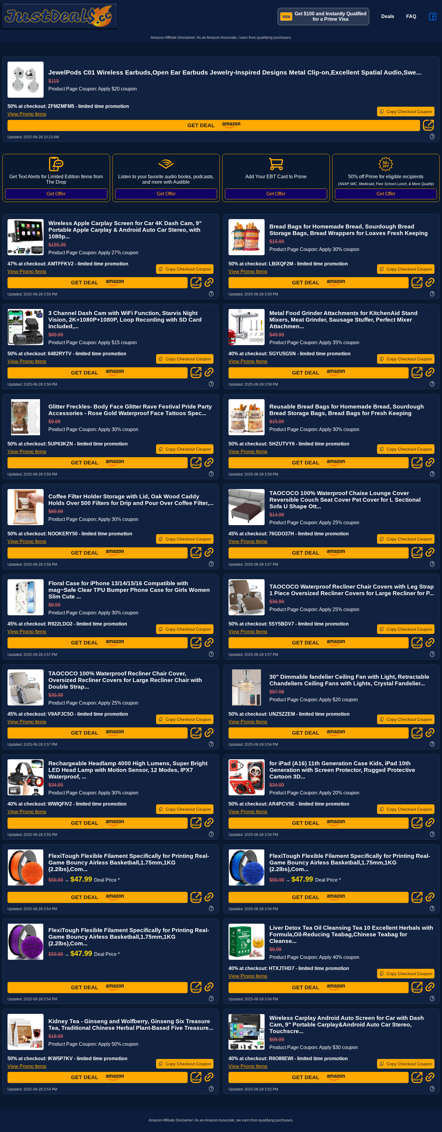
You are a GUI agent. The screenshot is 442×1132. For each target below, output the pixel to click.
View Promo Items (27, 114)
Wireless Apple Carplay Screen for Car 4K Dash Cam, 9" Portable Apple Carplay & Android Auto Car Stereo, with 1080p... (125, 230)
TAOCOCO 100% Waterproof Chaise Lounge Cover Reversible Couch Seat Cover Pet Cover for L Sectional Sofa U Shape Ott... (345, 499)
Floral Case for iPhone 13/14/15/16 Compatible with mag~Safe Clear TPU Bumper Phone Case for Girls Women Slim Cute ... (129, 590)
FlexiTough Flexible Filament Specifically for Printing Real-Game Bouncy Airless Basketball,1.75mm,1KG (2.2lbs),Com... (128, 862)
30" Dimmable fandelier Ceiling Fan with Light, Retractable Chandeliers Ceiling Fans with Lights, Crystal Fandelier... (349, 680)
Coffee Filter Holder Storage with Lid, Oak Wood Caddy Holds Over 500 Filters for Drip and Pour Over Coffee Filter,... (130, 499)
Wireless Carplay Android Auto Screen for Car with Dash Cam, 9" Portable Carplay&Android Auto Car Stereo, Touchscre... (346, 1024)
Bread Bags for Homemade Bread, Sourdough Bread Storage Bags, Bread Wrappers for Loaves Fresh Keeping (348, 229)
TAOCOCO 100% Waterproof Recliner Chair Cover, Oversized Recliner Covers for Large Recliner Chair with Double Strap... (125, 680)
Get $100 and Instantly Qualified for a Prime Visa (331, 16)
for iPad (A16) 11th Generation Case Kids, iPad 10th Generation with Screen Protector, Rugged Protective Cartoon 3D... (342, 770)
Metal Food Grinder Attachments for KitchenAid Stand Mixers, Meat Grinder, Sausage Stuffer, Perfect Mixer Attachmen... (343, 319)
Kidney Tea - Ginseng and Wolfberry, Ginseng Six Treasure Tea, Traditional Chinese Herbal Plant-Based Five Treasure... (130, 1024)
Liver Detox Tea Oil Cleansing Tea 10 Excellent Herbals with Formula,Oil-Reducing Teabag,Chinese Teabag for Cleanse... (351, 934)
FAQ (411, 16)
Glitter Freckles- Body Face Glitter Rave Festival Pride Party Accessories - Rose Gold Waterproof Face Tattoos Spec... (130, 409)
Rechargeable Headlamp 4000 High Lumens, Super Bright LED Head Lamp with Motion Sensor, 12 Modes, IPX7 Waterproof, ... (127, 770)
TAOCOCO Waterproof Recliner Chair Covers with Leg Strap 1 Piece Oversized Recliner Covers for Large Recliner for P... (351, 589)
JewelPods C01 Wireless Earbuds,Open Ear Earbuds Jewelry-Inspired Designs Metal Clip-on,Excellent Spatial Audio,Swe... (235, 72)
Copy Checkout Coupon (409, 111)
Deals (387, 16)
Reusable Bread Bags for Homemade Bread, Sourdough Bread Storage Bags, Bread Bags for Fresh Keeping (346, 409)
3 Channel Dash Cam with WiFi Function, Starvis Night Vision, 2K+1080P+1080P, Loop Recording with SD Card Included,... (125, 319)
